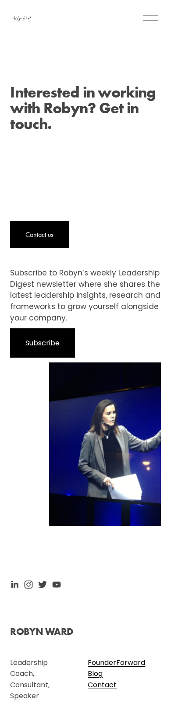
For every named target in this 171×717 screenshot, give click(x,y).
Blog (95, 673)
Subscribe (42, 343)
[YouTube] (56, 584)
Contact (102, 685)
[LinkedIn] (14, 584)
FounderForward (116, 663)
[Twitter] (42, 584)
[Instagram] (28, 584)
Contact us (39, 234)
